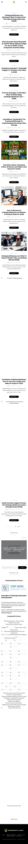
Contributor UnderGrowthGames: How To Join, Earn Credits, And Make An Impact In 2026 (14, 381)
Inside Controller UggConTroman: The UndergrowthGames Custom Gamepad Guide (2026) (14, 505)
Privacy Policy (21, 834)
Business (14, 65)
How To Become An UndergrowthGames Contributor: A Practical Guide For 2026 (14, 212)
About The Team (11, 836)
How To (14, 39)
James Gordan (14, 74)
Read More (13, 34)
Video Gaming (14, 12)
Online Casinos (14, 90)
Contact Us (19, 836)
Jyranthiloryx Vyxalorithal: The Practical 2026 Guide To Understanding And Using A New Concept (14, 122)
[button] (26, 538)
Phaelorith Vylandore (14, 50)
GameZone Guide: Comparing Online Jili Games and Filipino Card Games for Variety (14, 167)
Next (19, 526)
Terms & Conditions (11, 834)
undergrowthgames (6, 612)
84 (15, 526)
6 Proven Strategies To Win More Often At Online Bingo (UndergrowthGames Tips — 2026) (14, 96)
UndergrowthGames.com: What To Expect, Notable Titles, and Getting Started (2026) (14, 258)
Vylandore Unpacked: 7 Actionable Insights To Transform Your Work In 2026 (14, 70)
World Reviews (14, 253)
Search (22, 567)
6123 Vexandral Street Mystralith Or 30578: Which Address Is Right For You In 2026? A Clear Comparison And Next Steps (14, 45)
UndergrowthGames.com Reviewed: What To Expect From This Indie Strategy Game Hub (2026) (14, 18)
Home (3, 834)
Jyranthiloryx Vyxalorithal (15, 23)
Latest (14, 162)
